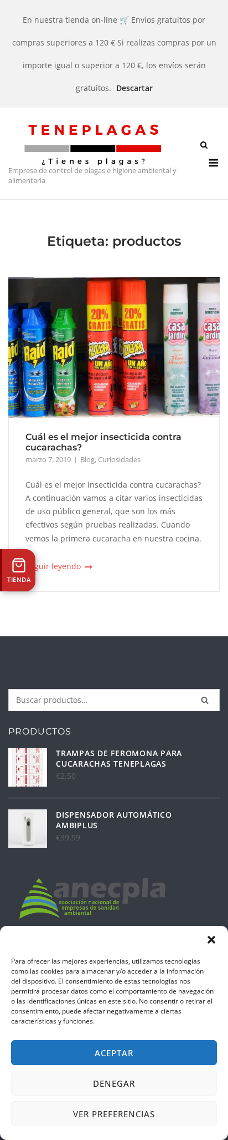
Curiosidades (119, 459)
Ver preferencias (114, 1113)
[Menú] (213, 163)
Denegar (114, 1083)
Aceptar (114, 1052)
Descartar (134, 88)
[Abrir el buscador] (204, 146)
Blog (87, 459)
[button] (211, 939)
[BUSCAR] (205, 700)
